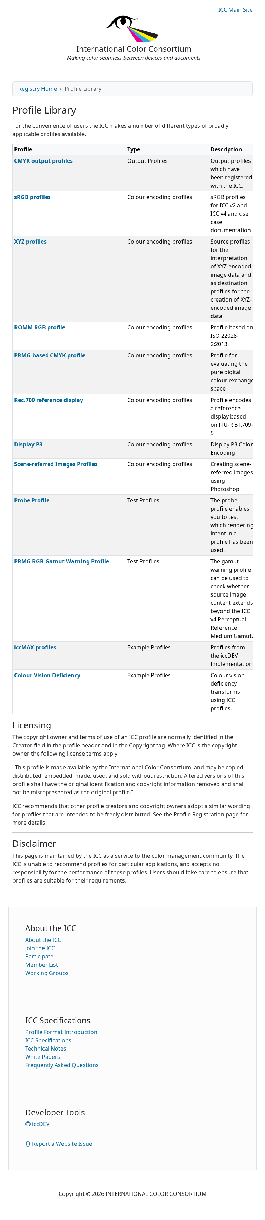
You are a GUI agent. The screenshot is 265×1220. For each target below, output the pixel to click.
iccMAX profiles (35, 647)
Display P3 (28, 444)
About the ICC (43, 940)
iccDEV (40, 1124)
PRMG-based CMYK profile (49, 355)
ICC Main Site (235, 9)
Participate (39, 956)
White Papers (42, 1057)
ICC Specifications (48, 1040)
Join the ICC (40, 948)
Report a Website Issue (61, 1144)
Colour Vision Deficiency (47, 675)
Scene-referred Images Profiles (56, 464)
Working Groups (47, 973)
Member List (41, 964)
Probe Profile (31, 500)
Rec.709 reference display (48, 400)
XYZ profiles (30, 241)
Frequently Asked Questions (62, 1065)
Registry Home (37, 88)
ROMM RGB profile (39, 327)
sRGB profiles (32, 197)
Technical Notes (45, 1048)
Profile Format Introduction (61, 1032)
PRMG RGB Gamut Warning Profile (61, 561)
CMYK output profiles (43, 161)
